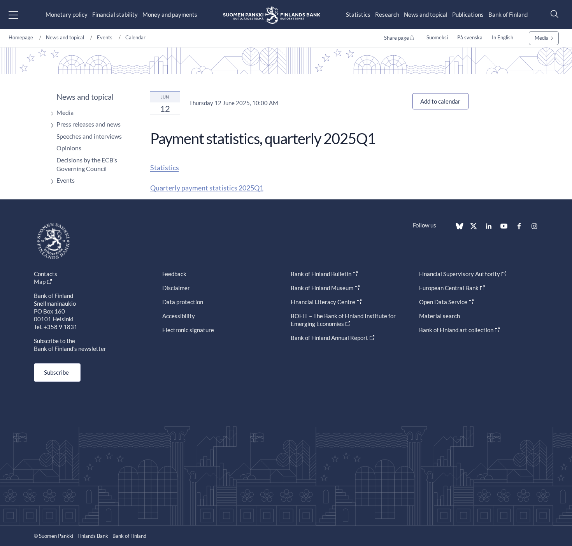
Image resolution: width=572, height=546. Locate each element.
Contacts (45, 273)
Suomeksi (437, 37)
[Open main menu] (20, 14)
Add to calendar (440, 101)
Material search (439, 315)
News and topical (425, 14)
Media (542, 38)
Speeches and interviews (89, 136)
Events (104, 37)
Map (40, 281)
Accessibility (178, 315)
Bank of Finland (508, 14)
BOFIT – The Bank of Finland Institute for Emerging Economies (343, 319)
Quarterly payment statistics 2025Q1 (206, 187)
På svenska (470, 37)
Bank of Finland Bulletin (321, 273)
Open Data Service (443, 301)
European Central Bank (449, 287)
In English (502, 37)
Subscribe (56, 372)
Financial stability (115, 14)
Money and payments (169, 14)
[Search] (552, 14)
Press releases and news (88, 124)
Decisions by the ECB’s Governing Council (86, 164)
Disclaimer (176, 287)
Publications (468, 14)
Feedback (174, 273)
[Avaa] (50, 113)
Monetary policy (67, 14)
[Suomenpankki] (271, 14)
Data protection (182, 301)
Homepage (21, 37)
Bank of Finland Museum (322, 287)
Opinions (68, 147)
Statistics (358, 14)
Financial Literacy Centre (323, 301)
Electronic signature (188, 329)
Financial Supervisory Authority (459, 273)
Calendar (135, 37)
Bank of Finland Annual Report (329, 337)
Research (387, 14)
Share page (396, 38)
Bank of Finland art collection (456, 329)
